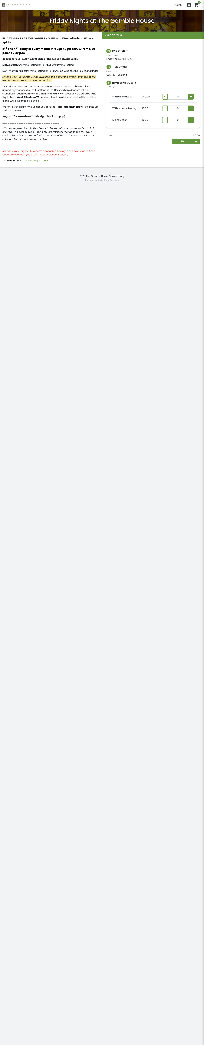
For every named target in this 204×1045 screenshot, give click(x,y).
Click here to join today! (35, 160)
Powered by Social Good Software (102, 180)
